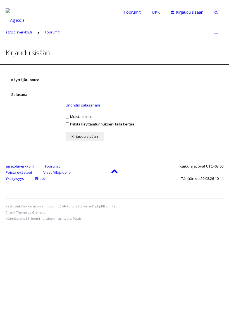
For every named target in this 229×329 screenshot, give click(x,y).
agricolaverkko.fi (20, 166)
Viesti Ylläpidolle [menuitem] (57, 172)
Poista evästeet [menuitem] (19, 172)
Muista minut (80, 116)
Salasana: (19, 94)
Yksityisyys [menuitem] (15, 178)
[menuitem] (187, 12)
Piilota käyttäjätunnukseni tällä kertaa (101, 124)
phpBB (58, 206)
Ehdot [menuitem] (40, 178)
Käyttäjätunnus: (25, 79)
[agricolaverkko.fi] (21, 12)
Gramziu (38, 212)
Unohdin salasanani (83, 105)
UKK (156, 12)
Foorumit (132, 12)
